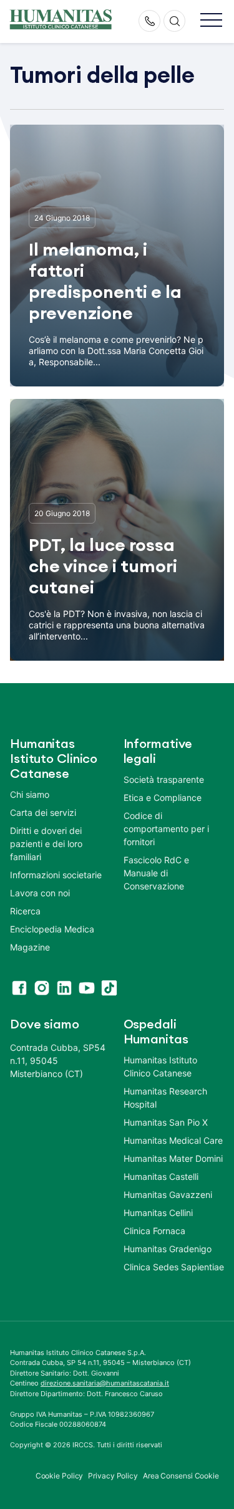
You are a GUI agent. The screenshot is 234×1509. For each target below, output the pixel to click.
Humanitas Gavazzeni (168, 1194)
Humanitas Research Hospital (165, 1097)
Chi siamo (29, 794)
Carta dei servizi (43, 812)
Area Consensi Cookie (181, 1475)
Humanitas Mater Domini (173, 1158)
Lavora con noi (40, 893)
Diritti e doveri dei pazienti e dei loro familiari (46, 843)
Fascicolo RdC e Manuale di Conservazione (156, 873)
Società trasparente (164, 779)
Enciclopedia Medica (52, 929)
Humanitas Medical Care (173, 1140)
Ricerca (25, 911)
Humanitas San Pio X (166, 1122)
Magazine (30, 947)
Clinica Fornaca (154, 1230)
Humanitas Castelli (161, 1176)
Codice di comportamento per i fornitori (166, 828)
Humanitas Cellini (158, 1212)
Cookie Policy (60, 1475)
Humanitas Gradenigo (168, 1248)
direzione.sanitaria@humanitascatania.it (105, 1383)
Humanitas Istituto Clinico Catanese (160, 1066)
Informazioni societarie (56, 874)
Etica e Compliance (163, 797)
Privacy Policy (113, 1475)
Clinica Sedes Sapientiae (174, 1267)
